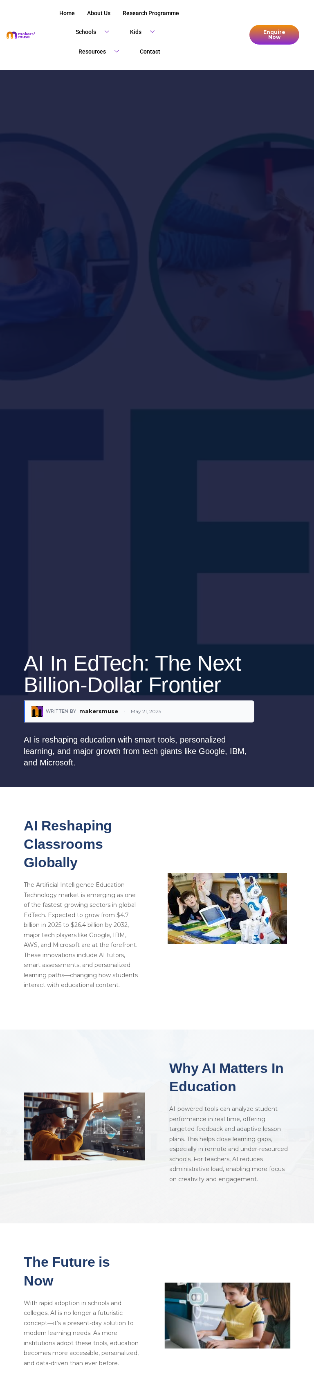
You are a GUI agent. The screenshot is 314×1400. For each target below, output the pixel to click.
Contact (150, 51)
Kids (135, 32)
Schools (86, 32)
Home (67, 13)
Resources (92, 51)
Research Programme (151, 13)
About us (98, 13)
